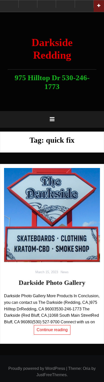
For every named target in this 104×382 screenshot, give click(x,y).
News (65, 272)
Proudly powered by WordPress (36, 368)
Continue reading (52, 330)
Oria (86, 368)
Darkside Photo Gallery (52, 282)
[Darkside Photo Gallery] (52, 215)
